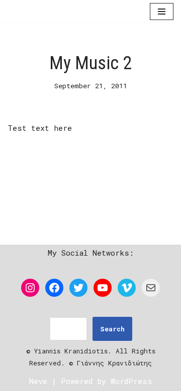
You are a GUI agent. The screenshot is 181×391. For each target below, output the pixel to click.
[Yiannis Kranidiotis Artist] (38, 11)
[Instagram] (30, 288)
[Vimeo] (127, 288)
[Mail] (151, 288)
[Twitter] (78, 288)
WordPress (131, 381)
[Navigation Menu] (161, 11)
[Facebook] (54, 288)
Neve (38, 381)
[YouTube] (103, 288)
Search (112, 328)
